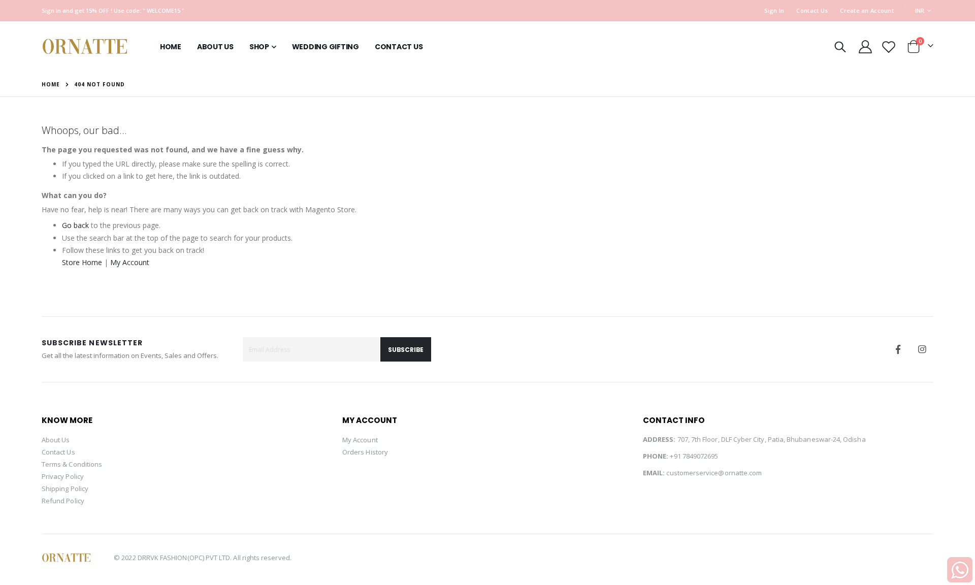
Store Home (82, 262)
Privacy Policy (63, 476)
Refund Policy (63, 500)
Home (170, 47)
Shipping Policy (65, 488)
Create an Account (867, 10)
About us (215, 47)
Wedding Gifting (325, 47)
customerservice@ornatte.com (714, 472)
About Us (56, 439)
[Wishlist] (888, 46)
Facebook (898, 349)
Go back (75, 225)
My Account (129, 262)
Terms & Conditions (72, 464)
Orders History (365, 452)
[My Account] (865, 46)
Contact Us (812, 10)
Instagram (922, 349)
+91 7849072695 (694, 456)
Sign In (774, 10)
